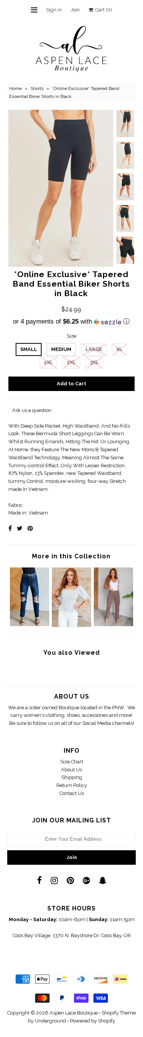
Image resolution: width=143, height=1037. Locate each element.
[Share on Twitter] (19, 528)
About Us (71, 770)
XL (119, 349)
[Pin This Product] (30, 528)
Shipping (71, 777)
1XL (48, 362)
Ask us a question (31, 410)
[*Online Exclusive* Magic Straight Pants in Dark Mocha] (113, 624)
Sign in (54, 10)
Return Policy (71, 785)
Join (75, 10)
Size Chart (71, 762)
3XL (94, 362)
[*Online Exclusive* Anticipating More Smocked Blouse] (71, 625)
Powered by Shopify (92, 1021)
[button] (71, 321)
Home (15, 88)
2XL (71, 362)
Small (28, 349)
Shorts (37, 88)
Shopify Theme (118, 1013)
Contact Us (71, 793)
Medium (61, 349)
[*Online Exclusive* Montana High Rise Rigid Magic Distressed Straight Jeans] (29, 624)
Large (93, 349)
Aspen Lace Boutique (74, 1013)
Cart (102, 10)
